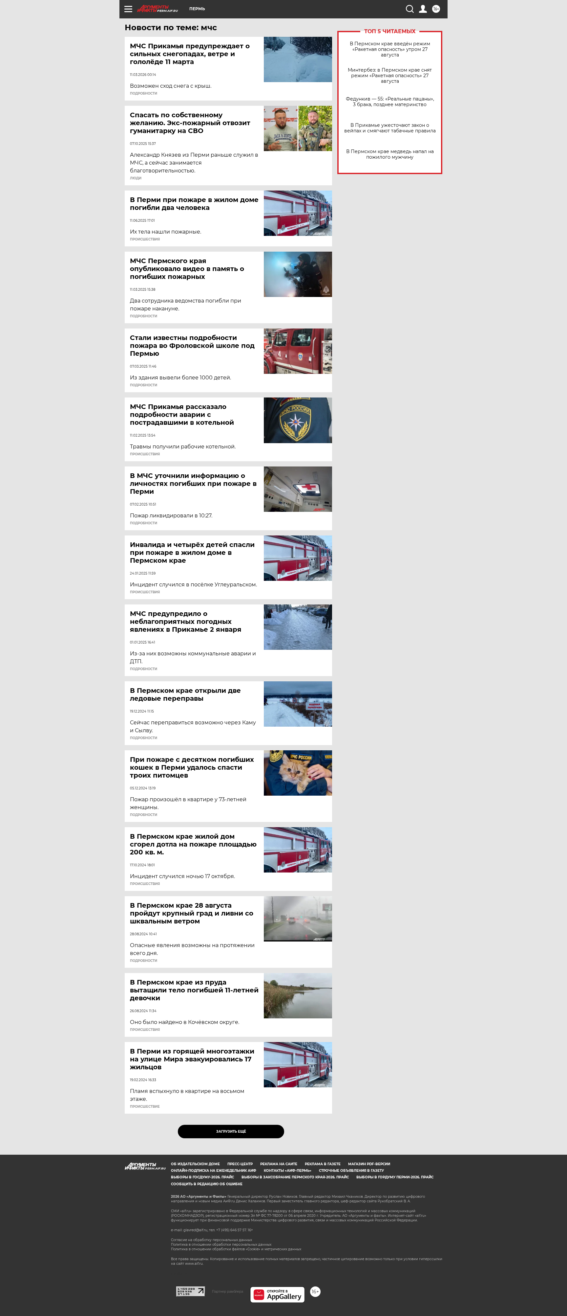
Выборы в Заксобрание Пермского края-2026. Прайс (295, 1177)
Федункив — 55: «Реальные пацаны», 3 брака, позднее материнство (390, 101)
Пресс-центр (240, 1164)
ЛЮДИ (135, 178)
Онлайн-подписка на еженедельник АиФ (213, 1171)
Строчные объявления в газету (351, 1171)
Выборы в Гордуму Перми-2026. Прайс (394, 1177)
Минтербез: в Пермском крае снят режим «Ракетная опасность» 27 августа (390, 75)
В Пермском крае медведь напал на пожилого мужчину (390, 154)
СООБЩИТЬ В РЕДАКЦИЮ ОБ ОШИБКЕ (206, 1184)
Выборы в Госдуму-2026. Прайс (202, 1177)
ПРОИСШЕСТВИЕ (145, 1106)
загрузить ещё (231, 1131)
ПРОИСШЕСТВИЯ (145, 239)
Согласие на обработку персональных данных (211, 1240)
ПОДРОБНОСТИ (143, 93)
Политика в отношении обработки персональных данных (221, 1244)
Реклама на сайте (278, 1164)
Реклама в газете (323, 1164)
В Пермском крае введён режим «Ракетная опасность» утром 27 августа (390, 49)
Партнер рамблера (227, 1291)
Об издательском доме (195, 1164)
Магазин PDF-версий (369, 1164)
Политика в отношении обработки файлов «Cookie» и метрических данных (236, 1249)
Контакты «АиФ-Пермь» (287, 1171)
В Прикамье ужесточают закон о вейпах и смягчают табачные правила (390, 128)
